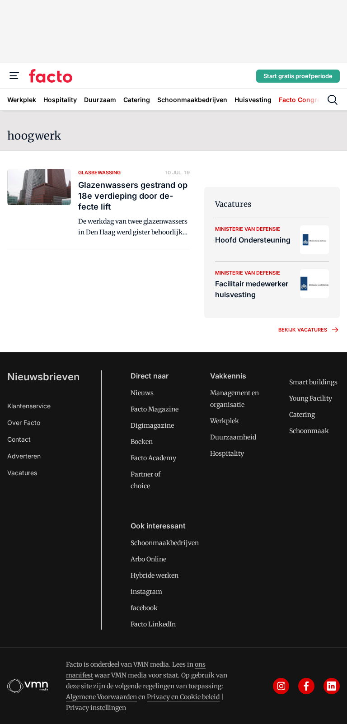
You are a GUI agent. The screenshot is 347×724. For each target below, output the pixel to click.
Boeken (142, 442)
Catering (302, 415)
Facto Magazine (154, 409)
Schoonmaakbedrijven (165, 543)
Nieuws (142, 393)
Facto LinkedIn (153, 624)
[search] (332, 99)
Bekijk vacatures (302, 330)
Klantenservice (29, 406)
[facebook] (306, 686)
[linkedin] (332, 686)
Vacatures (22, 472)
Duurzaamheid (233, 437)
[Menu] (14, 76)
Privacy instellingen (96, 708)
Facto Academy (153, 458)
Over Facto (23, 422)
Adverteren (24, 456)
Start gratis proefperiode (298, 75)
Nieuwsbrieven (43, 377)
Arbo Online (148, 559)
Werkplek (224, 421)
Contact (19, 439)
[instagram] (281, 686)
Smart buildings (313, 382)
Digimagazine (152, 425)
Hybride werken (154, 575)
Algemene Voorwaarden (101, 697)
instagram (146, 592)
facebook (144, 608)
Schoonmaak (309, 431)
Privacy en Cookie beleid (183, 697)
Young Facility (310, 398)
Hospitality (227, 453)
